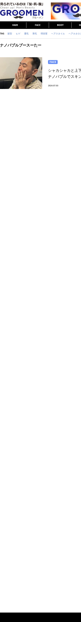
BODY (60, 25)
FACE (37, 25)
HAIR (15, 25)
